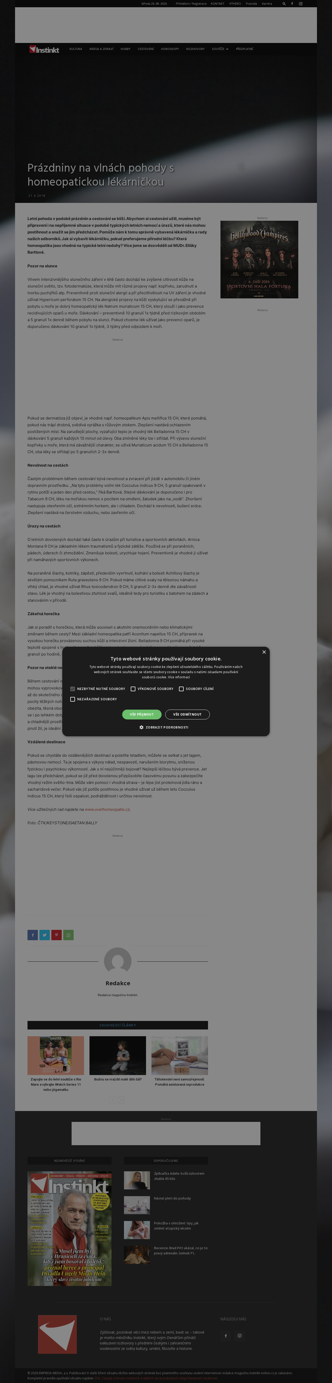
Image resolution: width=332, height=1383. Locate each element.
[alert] (166, 691)
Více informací (179, 677)
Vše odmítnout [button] (187, 714)
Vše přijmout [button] (142, 714)
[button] (165, 727)
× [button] (264, 652)
